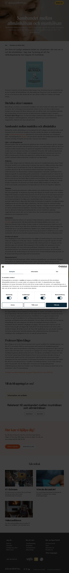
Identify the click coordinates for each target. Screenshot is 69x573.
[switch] (26, 298)
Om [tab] (57, 271)
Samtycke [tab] (12, 271)
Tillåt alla (56, 305)
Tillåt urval (34, 305)
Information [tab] (34, 271)
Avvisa (13, 305)
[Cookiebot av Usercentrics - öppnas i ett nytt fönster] (59, 267)
